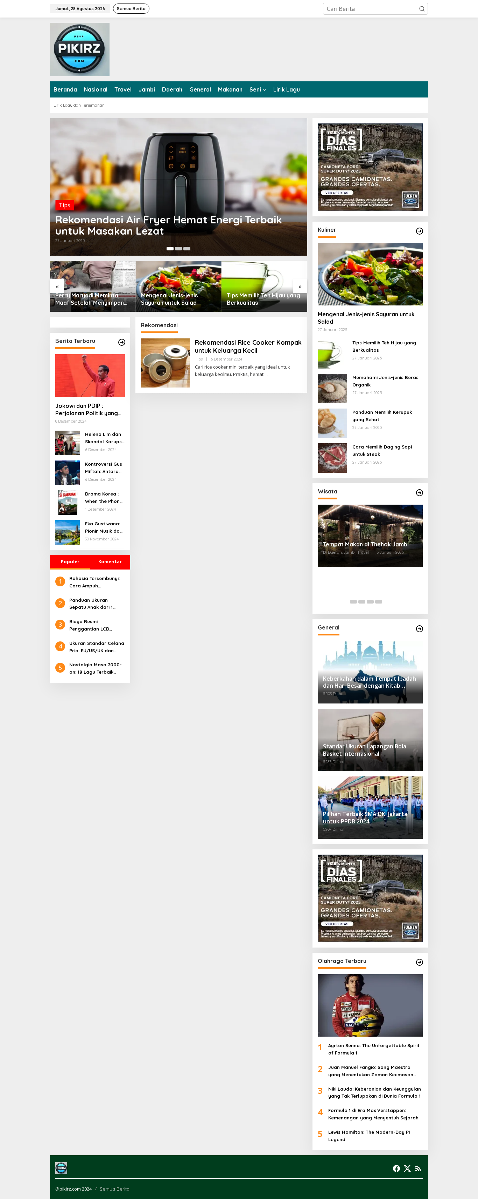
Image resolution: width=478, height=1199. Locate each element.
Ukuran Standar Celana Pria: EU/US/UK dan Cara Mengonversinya (96, 647)
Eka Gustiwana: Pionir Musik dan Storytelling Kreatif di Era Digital (103, 528)
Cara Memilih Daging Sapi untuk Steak (382, 450)
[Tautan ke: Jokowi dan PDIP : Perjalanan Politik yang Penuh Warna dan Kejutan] (90, 375)
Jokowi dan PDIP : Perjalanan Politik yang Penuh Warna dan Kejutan (86, 409)
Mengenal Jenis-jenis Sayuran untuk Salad (169, 299)
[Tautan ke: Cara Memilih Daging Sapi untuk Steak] (332, 457)
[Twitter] (407, 1168)
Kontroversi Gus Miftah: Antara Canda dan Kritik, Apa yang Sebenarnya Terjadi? (103, 468)
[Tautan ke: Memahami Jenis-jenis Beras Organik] (332, 388)
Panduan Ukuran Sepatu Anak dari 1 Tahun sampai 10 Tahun (96, 604)
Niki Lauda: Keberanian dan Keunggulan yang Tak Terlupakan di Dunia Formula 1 (374, 1092)
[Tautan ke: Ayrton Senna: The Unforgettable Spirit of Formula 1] (370, 1005)
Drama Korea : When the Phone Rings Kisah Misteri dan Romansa (103, 498)
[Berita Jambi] (80, 49)
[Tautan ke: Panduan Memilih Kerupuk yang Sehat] (332, 422)
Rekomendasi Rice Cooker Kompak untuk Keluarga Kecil (248, 346)
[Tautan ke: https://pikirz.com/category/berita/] (122, 342)
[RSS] (418, 1168)
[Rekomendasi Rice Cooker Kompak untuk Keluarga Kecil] (266, 374)
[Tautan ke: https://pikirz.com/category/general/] (419, 629)
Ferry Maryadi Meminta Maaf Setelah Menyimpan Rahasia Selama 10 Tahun (89, 299)
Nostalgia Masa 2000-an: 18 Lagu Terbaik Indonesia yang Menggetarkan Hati (95, 669)
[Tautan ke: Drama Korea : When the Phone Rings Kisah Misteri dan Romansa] (67, 502)
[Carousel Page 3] (186, 248)
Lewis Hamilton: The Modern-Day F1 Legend (369, 1135)
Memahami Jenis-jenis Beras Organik (385, 381)
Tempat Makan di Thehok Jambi (366, 544)
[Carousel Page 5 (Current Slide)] (387, 602)
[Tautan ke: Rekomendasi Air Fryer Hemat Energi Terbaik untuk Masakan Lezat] (178, 187)
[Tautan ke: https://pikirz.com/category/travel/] (419, 493)
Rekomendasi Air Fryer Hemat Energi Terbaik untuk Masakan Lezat (168, 225)
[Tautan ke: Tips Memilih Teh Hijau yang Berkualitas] (264, 286)
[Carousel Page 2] (178, 248)
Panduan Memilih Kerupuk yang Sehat (382, 415)
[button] (422, 9)
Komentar (110, 561)
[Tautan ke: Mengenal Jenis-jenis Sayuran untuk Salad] (179, 286)
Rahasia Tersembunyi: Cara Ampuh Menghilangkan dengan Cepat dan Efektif (96, 582)
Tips (64, 205)
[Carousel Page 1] (353, 602)
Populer (70, 561)
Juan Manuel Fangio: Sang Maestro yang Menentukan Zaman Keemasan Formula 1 (370, 1071)
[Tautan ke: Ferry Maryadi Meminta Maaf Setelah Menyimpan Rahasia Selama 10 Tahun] (93, 286)
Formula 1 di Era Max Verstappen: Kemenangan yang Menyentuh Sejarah (373, 1113)
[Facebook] (396, 1168)
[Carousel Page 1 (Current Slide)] (170, 248)
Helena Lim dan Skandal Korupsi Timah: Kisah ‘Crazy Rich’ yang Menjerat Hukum (104, 438)
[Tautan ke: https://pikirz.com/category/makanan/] (419, 231)
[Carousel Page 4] (378, 602)
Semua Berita (114, 1189)
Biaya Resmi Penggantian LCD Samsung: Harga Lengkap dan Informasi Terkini (96, 626)
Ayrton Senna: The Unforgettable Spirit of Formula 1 (374, 1049)
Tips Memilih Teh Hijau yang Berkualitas (263, 299)
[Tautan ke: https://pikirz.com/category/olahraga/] (419, 962)
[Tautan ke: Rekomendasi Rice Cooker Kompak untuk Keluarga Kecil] (165, 362)
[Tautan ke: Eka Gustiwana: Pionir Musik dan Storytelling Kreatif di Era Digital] (67, 531)
